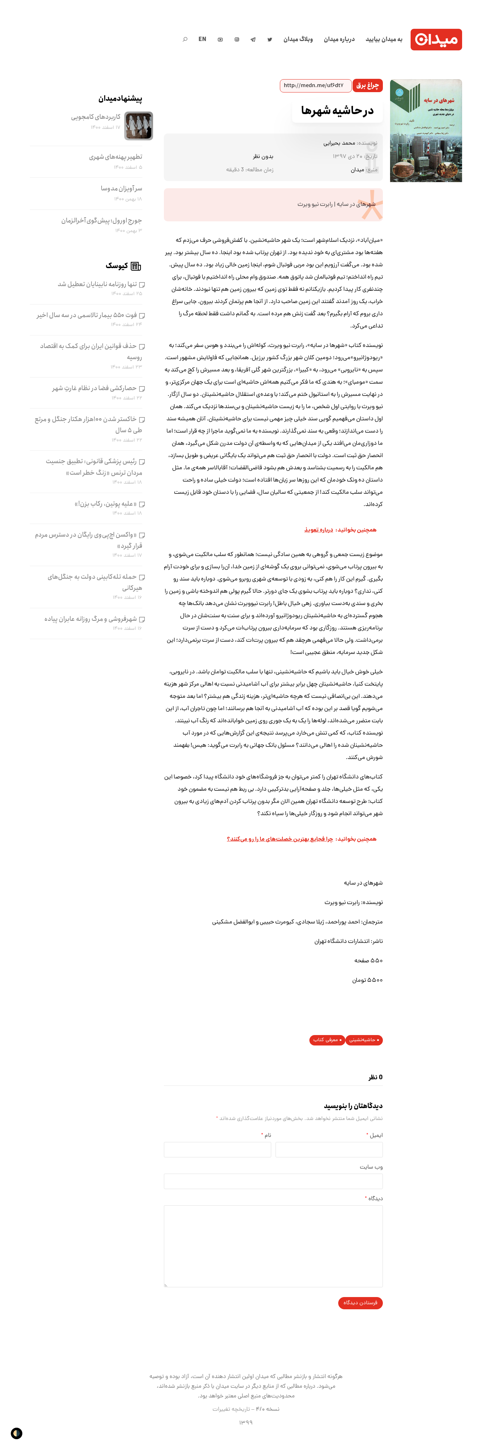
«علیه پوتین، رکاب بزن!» (106, 504)
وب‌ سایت (371, 1167)
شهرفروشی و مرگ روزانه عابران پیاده (90, 619)
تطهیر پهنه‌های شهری (115, 157)
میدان (357, 170)
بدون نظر (263, 157)
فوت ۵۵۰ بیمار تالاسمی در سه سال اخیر (87, 315)
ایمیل (374, 1135)
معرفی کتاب (325, 1040)
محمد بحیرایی (339, 143)
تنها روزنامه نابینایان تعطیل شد (97, 284)
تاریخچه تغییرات (231, 1409)
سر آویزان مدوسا (121, 189)
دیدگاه (374, 1199)
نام (266, 1135)
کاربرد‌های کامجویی (96, 117)
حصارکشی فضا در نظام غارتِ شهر (95, 388)
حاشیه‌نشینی (362, 1040)
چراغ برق (367, 85)
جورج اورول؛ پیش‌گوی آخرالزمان (101, 221)
